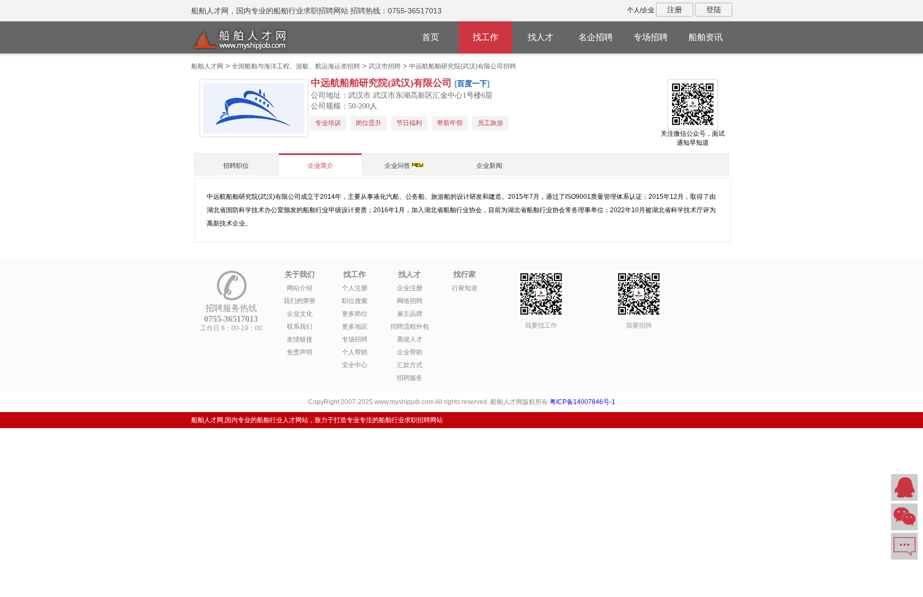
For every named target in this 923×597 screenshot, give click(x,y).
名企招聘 (595, 37)
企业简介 (320, 165)
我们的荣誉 (300, 301)
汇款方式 (410, 365)
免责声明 (299, 352)
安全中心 (354, 365)
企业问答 (397, 165)
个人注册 (354, 288)
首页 (430, 37)
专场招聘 (650, 37)
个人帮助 (354, 352)
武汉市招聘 (385, 66)
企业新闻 (489, 165)
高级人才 (410, 339)
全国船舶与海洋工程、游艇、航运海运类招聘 (296, 66)
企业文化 (299, 313)
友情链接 (299, 339)
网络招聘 (410, 301)
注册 (674, 9)
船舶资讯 (706, 37)
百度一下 (472, 83)
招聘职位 (236, 165)
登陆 (713, 9)
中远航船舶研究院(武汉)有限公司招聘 (462, 66)
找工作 (485, 37)
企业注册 (410, 288)
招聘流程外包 (409, 326)
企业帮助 (410, 352)
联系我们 (299, 326)
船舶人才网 (207, 66)
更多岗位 (354, 313)
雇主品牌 (410, 313)
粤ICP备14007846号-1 (582, 402)
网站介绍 (299, 288)
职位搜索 (354, 301)
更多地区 (354, 326)
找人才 (540, 37)
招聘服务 (410, 378)
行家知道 (465, 288)
